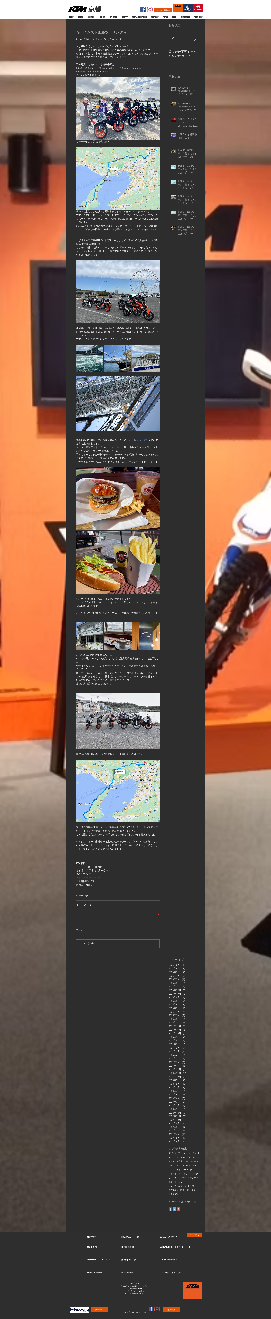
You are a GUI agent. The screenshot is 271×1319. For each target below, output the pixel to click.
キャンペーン (175, 1165)
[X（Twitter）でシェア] (84, 905)
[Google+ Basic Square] (178, 1209)
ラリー (181, 1182)
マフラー (182, 1178)
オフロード (174, 1157)
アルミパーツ (184, 1153)
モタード (173, 1182)
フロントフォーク (190, 1174)
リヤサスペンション (177, 1186)
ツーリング (82, 896)
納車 (193, 1190)
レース (191, 1186)
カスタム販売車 (176, 1161)
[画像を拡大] (89, 358)
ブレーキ (173, 1178)
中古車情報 (174, 1190)
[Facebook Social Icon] (143, 9)
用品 (188, 1190)
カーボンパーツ (191, 1161)
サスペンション (189, 1165)
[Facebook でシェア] (77, 905)
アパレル (173, 1153)
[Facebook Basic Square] (170, 1209)
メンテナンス (194, 1178)
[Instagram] (150, 9)
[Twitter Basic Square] (174, 1209)
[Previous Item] (173, 39)
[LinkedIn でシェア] (91, 905)
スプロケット (175, 1170)
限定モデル (174, 1194)
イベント (196, 1153)
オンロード (185, 1157)
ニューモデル (175, 1174)
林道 (182, 1190)
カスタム (196, 1157)
